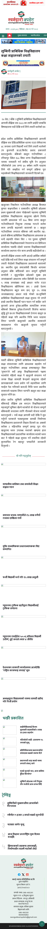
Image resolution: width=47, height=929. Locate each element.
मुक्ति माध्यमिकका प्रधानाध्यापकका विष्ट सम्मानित (21, 547)
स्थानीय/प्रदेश (35, 35)
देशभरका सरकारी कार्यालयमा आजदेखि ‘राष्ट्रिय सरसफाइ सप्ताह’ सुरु (21, 669)
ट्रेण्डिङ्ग (6, 795)
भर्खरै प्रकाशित (13, 718)
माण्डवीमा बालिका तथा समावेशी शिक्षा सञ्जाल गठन (20, 485)
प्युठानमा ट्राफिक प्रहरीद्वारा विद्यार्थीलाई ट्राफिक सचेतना (21, 607)
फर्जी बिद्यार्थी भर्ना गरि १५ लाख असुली (20, 577)
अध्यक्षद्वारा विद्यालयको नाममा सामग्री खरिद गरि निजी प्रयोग (23, 700)
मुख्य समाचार (22, 35)
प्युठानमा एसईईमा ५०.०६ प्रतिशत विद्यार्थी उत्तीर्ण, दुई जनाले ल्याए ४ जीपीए (22, 638)
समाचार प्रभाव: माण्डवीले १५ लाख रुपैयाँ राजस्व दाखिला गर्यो (21, 516)
